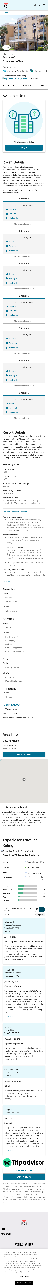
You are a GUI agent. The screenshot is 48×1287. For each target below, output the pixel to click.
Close (5, 581)
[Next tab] (46, 85)
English (40, 914)
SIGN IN (24, 148)
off (41, 909)
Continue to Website (24, 1283)
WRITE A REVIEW (24, 1177)
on (37, 909)
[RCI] (6, 5)
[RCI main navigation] (43, 5)
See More (8, 1016)
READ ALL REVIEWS (24, 1171)
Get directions (24, 754)
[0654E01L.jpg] (24, 33)
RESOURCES (6, 1234)
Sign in (37, 5)
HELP (3, 1229)
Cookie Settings (24, 1276)
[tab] (9, 85)
